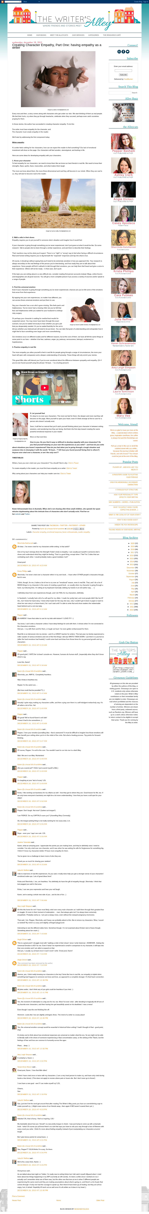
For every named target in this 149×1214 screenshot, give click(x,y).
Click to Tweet (73, 463)
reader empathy (84, 532)
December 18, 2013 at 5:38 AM (32, 665)
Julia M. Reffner (23, 870)
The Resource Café (112, 35)
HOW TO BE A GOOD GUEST (127, 520)
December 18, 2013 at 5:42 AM (32, 693)
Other (82, 525)
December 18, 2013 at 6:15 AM (32, 864)
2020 (133, 543)
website (18, 514)
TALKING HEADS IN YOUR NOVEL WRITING (124, 530)
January (132, 601)
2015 (132, 558)
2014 (132, 561)
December (131, 567)
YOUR (128, 477)
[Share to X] (79, 529)
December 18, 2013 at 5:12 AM (32, 609)
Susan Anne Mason (24, 1067)
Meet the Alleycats (59, 35)
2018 (133, 549)
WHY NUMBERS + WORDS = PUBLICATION (124, 502)
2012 (132, 604)
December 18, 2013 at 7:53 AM (32, 954)
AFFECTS (122, 497)
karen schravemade (70, 532)
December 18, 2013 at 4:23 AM (32, 565)
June (133, 586)
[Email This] (74, 529)
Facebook (54, 525)
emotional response (54, 532)
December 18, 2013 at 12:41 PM (32, 992)
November (131, 570)
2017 (133, 552)
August (132, 579)
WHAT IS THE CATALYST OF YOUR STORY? (125, 515)
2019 (133, 546)
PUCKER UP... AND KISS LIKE (123, 467)
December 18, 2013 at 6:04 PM (32, 1152)
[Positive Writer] (123, 121)
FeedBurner (128, 79)
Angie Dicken (22, 939)
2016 (132, 555)
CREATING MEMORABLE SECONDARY (124, 482)
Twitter (27, 514)
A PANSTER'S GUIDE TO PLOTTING (125, 475)
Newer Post (16, 1200)
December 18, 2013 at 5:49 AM (32, 771)
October (132, 573)
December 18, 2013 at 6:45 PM (32, 1165)
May (133, 589)
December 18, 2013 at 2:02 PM (32, 1061)
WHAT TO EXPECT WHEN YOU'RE (125, 507)
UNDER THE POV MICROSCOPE (126, 525)
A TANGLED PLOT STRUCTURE (126, 490)
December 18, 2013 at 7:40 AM (32, 934)
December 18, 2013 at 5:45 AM (32, 723)
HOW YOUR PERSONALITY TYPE (126, 495)
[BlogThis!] (76, 529)
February (131, 598)
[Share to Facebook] (81, 529)
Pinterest (73, 525)
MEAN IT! (134, 470)
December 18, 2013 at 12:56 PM (32, 1049)
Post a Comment (18, 1196)
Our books (41, 35)
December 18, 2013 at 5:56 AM (32, 836)
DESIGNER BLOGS (81, 1209)
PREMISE (134, 477)
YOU (136, 467)
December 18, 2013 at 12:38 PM (32, 980)
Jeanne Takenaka (23, 842)
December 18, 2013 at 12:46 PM (32, 1018)
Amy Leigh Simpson (24, 906)
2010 (132, 610)
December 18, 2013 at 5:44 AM (32, 708)
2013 (132, 564)
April (133, 592)
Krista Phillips (22, 571)
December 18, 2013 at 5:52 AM (32, 801)
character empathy (39, 532)
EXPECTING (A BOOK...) (129, 510)
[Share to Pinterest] (83, 529)
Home (30, 35)
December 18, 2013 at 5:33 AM (32, 645)
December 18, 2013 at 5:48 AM (32, 759)
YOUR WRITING (132, 497)
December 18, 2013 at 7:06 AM (32, 900)
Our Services (78, 35)
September (130, 576)
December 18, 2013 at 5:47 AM (32, 741)
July (133, 583)
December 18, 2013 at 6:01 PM (32, 1140)
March (132, 595)
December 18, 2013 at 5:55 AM (32, 824)
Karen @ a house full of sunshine (29, 671)
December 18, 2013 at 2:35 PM (32, 1094)
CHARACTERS (133, 485)
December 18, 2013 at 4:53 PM (32, 1109)
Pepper (20, 615)
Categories (93, 35)
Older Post (100, 1200)
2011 (132, 607)
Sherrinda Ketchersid (25, 543)
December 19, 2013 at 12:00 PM (32, 1190)
